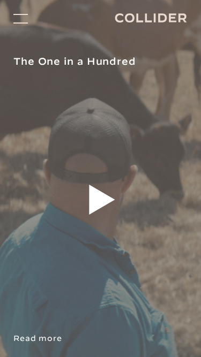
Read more (37, 338)
